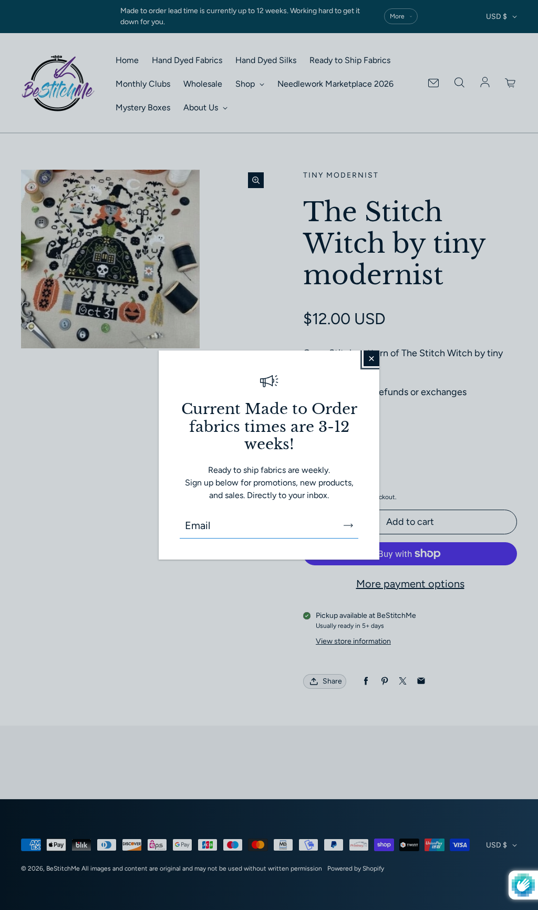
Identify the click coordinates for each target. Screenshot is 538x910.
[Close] (371, 358)
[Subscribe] (348, 525)
